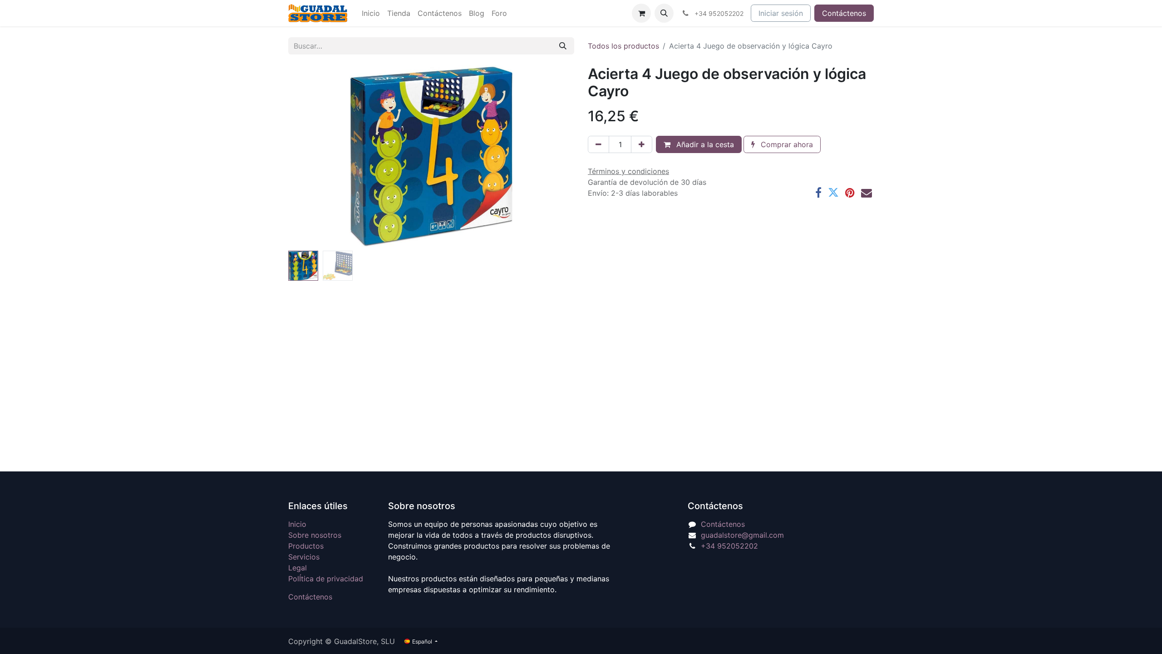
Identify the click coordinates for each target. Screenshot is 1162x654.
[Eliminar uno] (598, 144)
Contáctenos (844, 13)
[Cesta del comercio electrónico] (641, 13)
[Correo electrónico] (866, 192)
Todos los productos (623, 45)
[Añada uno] (641, 144)
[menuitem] (371, 13)
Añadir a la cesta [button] (704, 144)
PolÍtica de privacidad (325, 578)
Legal (297, 567)
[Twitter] (833, 192)
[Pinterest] (850, 192)
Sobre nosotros (314, 535)
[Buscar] (562, 45)
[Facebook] (818, 192)
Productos (306, 545)
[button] (664, 13)
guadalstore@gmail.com (742, 535)
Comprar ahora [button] (785, 144)
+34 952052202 (729, 545)
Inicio (297, 524)
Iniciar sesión (780, 13)
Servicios (304, 556)
